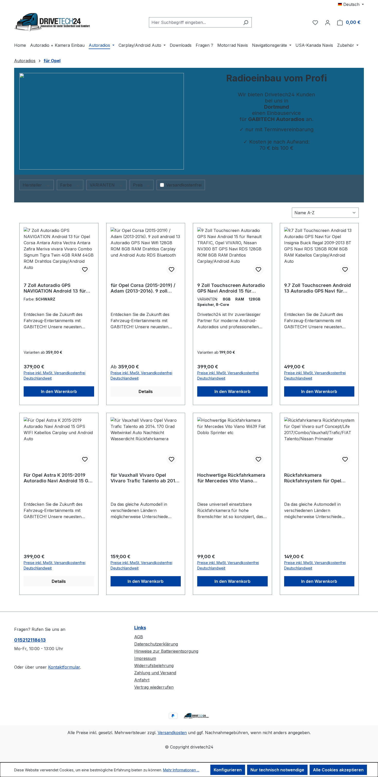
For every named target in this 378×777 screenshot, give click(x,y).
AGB (138, 636)
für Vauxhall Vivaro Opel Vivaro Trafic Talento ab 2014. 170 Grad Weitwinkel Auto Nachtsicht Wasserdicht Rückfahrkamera (145, 478)
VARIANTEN (103, 185)
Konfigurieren (228, 769)
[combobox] (194, 22)
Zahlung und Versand (155, 672)
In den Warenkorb (59, 391)
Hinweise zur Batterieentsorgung (166, 651)
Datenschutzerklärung (156, 644)
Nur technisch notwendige (277, 769)
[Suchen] (246, 22)
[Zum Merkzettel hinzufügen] (85, 269)
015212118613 (30, 640)
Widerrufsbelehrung (154, 665)
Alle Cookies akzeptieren (338, 769)
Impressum (145, 658)
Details (146, 391)
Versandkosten (172, 732)
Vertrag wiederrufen (154, 687)
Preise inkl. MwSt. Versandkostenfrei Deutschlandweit (54, 375)
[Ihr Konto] (327, 22)
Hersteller (33, 185)
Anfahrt (141, 679)
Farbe (66, 185)
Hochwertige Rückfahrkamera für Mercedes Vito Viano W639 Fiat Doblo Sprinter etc (231, 478)
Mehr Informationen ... (181, 770)
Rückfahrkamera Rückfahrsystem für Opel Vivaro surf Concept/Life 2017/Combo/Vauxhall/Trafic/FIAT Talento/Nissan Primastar (319, 478)
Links (140, 627)
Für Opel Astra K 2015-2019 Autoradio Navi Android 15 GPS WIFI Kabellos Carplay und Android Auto (59, 478)
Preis (138, 185)
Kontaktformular (64, 667)
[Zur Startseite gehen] (52, 21)
